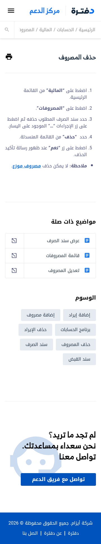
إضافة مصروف (41, 315)
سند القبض (79, 359)
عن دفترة (53, 533)
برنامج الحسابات (75, 329)
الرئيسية (87, 29)
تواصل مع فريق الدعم (58, 479)
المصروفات (24, 29)
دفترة (73, 533)
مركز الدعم (44, 10)
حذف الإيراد (35, 329)
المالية (45, 29)
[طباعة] (9, 57)
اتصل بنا (30, 533)
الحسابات (65, 29)
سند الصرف (36, 344)
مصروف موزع (26, 165)
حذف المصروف (75, 344)
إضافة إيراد (79, 315)
